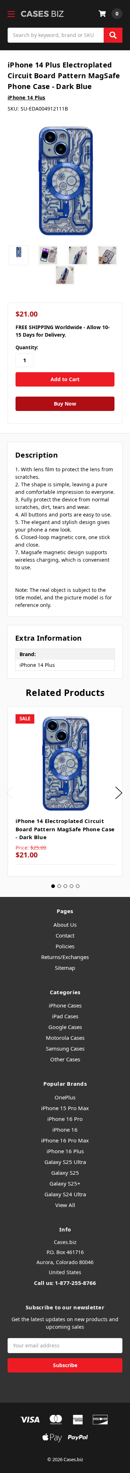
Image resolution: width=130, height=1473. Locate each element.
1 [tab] (53, 886)
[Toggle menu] (11, 14)
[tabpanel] (65, 791)
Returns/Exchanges (65, 956)
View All (65, 1204)
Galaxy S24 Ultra (65, 1194)
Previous (9, 793)
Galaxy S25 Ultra (65, 1161)
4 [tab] (71, 886)
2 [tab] (59, 886)
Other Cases (65, 1059)
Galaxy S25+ (65, 1183)
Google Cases (65, 1026)
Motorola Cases (65, 1037)
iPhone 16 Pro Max (65, 1140)
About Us (65, 924)
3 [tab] (65, 886)
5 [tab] (77, 886)
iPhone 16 (65, 1129)
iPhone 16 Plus (65, 1151)
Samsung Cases (65, 1048)
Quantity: (27, 347)
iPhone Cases (65, 1005)
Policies (65, 946)
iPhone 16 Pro (65, 1118)
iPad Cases (65, 1016)
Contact (65, 935)
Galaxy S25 (65, 1172)
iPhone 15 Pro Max (65, 1108)
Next (119, 793)
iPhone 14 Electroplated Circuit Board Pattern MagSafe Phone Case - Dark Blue (65, 829)
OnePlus (65, 1097)
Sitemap (65, 967)
